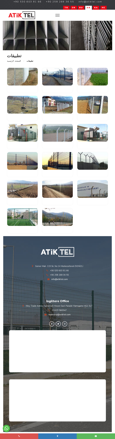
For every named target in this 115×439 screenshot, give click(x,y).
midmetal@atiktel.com (60, 314)
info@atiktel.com (59, 279)
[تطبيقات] (21, 15)
